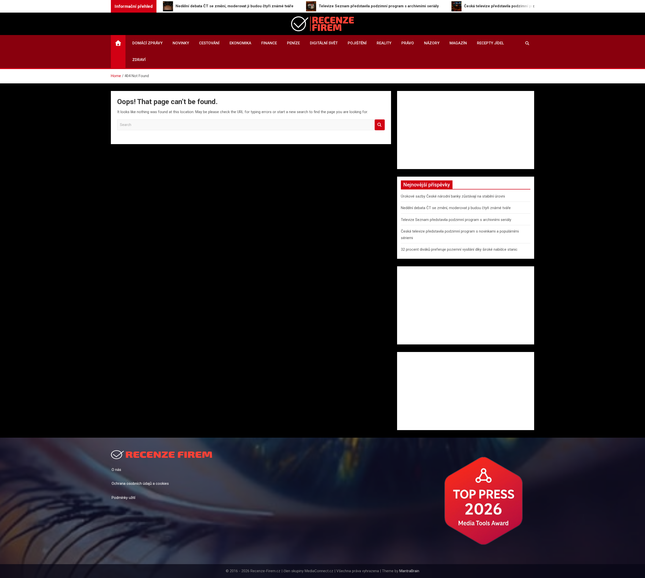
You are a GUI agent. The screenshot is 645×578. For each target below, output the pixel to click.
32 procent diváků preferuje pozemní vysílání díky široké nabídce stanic (459, 249)
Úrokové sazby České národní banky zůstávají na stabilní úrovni (453, 196)
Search (380, 124)
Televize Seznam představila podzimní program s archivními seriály (456, 219)
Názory (431, 43)
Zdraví (139, 59)
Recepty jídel (490, 43)
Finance (269, 43)
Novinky (181, 43)
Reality (384, 43)
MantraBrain (409, 571)
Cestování (209, 43)
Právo (407, 43)
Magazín (458, 43)
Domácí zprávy (147, 43)
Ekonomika (240, 43)
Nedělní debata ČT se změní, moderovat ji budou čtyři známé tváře (456, 208)
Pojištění (357, 43)
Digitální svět (324, 43)
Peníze (293, 43)
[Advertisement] (465, 130)
